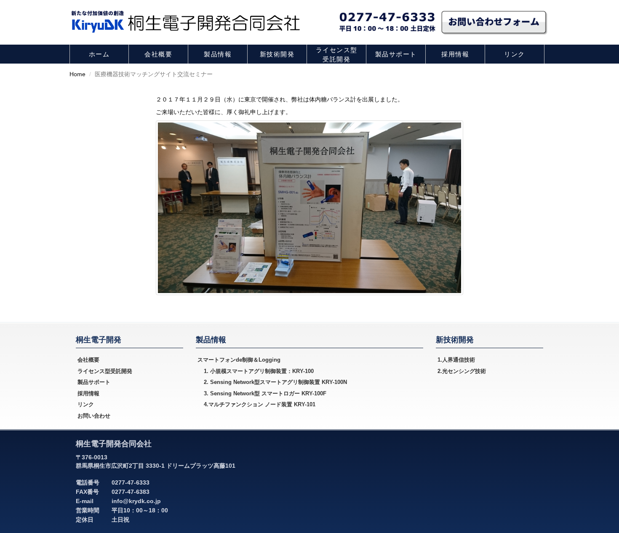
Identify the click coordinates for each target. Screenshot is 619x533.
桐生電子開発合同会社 (114, 444)
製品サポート (396, 54)
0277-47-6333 (130, 482)
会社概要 (158, 54)
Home (77, 74)
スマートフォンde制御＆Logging (238, 360)
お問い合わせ (93, 416)
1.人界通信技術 (456, 360)
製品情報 (218, 54)
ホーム (99, 54)
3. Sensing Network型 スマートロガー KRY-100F (265, 393)
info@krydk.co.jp (136, 501)
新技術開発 (277, 54)
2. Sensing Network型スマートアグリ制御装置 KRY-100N (275, 382)
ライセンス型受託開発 (337, 54)
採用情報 (455, 54)
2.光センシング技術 (462, 371)
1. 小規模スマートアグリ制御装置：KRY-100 (259, 371)
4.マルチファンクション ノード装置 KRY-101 (259, 404)
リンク (514, 54)
